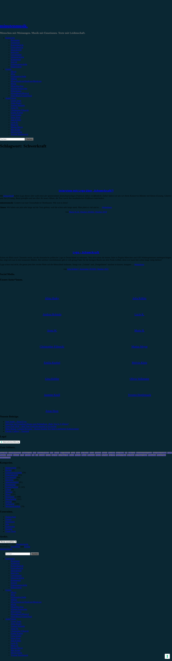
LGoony (48, 455)
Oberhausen (91, 455)
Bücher (8, 470)
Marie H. (14, 125)
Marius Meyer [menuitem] (17, 648)
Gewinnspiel (16, 55)
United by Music (121, 455)
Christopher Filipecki (20, 110)
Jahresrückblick (17, 57)
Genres (8, 69)
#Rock (13, 71)
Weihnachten (152, 455)
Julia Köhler (16, 120)
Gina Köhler (16, 115)
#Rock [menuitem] (13, 592)
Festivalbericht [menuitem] (17, 568)
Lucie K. (14, 122)
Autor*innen (10, 98)
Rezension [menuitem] (15, 561)
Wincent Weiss (161, 455)
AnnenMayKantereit (14, 453)
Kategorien (10, 38)
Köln (33, 455)
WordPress (15, 546)
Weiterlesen (107, 207)
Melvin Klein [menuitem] (16, 653)
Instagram (16, 455)
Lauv (36, 455)
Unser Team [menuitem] (16, 621)
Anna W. (14, 108)
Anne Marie (4, 453)
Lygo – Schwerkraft (86, 252)
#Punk (13, 84)
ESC (126, 453)
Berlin (34, 453)
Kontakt (8, 529)
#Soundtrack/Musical (20, 93)
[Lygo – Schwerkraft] (22, 244)
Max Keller (15, 129)
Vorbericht (15, 42)
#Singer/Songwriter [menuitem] (19, 609)
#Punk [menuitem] (13, 604)
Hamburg (3, 455)
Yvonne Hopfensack (19, 134)
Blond (51, 453)
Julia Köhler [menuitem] (16, 641)
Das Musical (85, 453)
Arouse (27, 546)
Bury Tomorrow (65, 453)
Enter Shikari (120, 453)
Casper (73, 453)
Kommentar (16, 59)
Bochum (56, 453)
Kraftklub (28, 455)
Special (14, 62)
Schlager (98, 455)
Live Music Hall (63, 455)
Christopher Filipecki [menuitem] (20, 631)
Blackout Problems (43, 453)
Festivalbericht (17, 47)
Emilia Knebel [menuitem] (17, 633)
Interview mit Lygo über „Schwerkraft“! (86, 190)
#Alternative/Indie (18, 76)
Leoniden (42, 455)
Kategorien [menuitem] (10, 558)
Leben (8, 489)
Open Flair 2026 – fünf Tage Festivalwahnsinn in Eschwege (30, 426)
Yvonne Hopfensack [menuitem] (19, 655)
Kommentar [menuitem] (16, 580)
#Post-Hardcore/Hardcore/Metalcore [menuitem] (26, 602)
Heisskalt (9, 455)
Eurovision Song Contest (144, 453)
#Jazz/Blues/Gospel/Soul (21, 96)
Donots (91, 453)
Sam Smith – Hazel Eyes (15, 421)
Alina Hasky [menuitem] (16, 624)
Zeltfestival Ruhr (5, 458)
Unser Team (16, 100)
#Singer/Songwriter (19, 88)
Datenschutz (10, 517)
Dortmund (98, 453)
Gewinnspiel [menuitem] (16, 575)
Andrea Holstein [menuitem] (18, 626)
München (78, 455)
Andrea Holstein (18, 105)
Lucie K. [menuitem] (14, 643)
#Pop (13, 74)
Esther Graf (131, 453)
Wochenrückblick (12, 506)
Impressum (10, 522)
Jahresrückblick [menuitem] (17, 578)
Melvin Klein (16, 132)
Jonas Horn (15, 117)
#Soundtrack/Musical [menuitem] (20, 614)
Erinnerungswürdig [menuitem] (19, 585)
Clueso (78, 453)
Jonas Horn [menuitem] (15, 638)
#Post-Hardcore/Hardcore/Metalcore (26, 81)
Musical (71, 455)
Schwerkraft (8, 196)
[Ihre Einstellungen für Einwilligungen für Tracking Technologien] (167, 656)
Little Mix (54, 455)
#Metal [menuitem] (14, 599)
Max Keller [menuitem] (15, 650)
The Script (104, 455)
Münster (84, 455)
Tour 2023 (112, 455)
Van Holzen (131, 455)
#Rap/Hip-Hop (17, 86)
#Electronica (16, 91)
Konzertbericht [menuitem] (17, 566)
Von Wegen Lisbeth (141, 455)
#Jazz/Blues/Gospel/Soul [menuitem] (21, 616)
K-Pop (22, 455)
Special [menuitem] (14, 583)
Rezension (15, 40)
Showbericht (16, 50)
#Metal (14, 79)
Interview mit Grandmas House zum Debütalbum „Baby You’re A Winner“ (37, 424)
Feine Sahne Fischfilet (160, 453)
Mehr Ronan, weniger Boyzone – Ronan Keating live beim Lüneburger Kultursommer (42, 429)
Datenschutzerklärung (11, 442)
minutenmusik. (14, 25)
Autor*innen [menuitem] (10, 619)
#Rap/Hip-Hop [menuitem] (17, 607)
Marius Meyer (17, 127)
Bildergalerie (16, 67)
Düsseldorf (111, 453)
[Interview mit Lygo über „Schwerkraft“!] (22, 183)
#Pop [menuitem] (13, 595)
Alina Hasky (16, 103)
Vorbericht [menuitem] (15, 563)
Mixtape (8, 492)
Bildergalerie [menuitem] (16, 587)
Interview (15, 52)
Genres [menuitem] (8, 590)
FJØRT (169, 453)
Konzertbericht (17, 45)
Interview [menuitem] (15, 573)
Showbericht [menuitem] (16, 571)
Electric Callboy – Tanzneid (17, 431)
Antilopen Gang (27, 453)
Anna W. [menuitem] (14, 628)
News (7, 494)
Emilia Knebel (17, 112)
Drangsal (105, 453)
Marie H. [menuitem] (14, 645)
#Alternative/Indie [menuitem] (18, 597)
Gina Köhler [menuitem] (16, 636)
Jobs (7, 524)
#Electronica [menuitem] (16, 612)
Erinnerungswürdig (19, 64)
